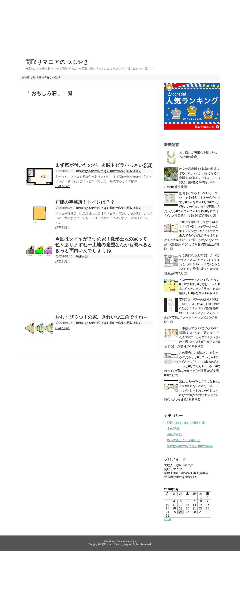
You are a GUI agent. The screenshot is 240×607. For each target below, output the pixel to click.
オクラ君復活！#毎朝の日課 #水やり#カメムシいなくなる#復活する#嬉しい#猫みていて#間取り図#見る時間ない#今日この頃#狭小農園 (192, 177)
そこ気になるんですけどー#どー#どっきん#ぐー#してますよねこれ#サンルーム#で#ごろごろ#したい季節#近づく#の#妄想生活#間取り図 (192, 264)
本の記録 (173, 428)
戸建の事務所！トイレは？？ (85, 201)
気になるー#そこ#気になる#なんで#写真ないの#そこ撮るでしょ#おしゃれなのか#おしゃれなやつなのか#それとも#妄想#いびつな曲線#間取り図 (192, 390)
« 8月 (167, 519)
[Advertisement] (120, 28)
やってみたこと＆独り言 (183, 440)
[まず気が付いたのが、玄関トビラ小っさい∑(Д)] (39, 181)
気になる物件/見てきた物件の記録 (102, 171)
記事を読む (62, 186)
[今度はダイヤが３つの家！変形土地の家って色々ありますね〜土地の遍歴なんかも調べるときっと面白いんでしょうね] (39, 254)
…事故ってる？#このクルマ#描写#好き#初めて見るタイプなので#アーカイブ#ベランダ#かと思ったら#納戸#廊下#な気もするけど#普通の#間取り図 (192, 337)
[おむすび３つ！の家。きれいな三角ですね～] (39, 333)
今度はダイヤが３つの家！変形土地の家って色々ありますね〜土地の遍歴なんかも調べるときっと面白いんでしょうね (103, 244)
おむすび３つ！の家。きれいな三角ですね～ (101, 316)
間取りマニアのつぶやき (57, 62)
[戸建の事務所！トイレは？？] (39, 218)
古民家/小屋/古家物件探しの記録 (41, 77)
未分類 (83, 256)
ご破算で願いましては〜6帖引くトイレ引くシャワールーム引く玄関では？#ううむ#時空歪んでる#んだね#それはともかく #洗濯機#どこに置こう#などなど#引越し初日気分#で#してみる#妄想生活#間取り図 (192, 235)
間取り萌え (133, 171)
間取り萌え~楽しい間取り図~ (186, 422)
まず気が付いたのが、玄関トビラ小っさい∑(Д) (104, 165)
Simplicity (130, 541)
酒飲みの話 (174, 434)
